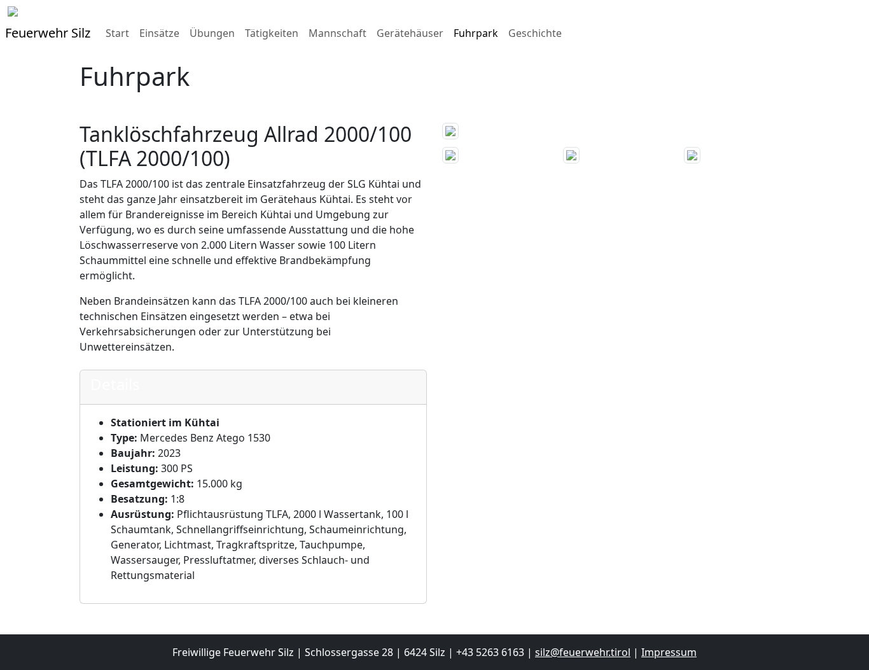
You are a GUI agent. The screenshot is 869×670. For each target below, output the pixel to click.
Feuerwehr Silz (47, 32)
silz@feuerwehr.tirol (582, 652)
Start (117, 33)
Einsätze (159, 33)
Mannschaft (337, 33)
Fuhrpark (476, 33)
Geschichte (535, 33)
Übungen (212, 33)
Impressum (669, 652)
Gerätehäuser (410, 33)
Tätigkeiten (271, 33)
